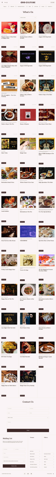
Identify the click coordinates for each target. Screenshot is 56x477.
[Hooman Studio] (53, 473)
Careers (43, 6)
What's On (12, 6)
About (30, 6)
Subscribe (14, 466)
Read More (4, 105)
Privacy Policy (49, 473)
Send (28, 430)
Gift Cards (36, 6)
